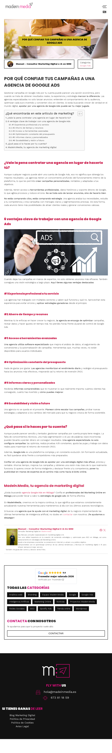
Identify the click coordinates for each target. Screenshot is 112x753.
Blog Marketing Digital (22, 715)
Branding (32, 594)
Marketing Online (42, 601)
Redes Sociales (17, 608)
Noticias (61, 601)
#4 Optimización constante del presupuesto (34, 134)
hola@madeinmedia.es (60, 692)
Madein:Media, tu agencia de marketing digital (32, 147)
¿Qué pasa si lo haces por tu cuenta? (27, 143)
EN (104, 11)
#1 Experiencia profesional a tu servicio (30, 125)
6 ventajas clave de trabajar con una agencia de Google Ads (39, 121)
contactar (68, 514)
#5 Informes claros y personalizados (30, 137)
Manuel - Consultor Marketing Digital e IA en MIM (45, 529)
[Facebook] (101, 530)
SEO (32, 608)
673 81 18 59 (60, 697)
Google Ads (85, 66)
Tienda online (63, 608)
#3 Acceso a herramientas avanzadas (30, 131)
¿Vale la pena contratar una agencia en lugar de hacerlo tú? (39, 117)
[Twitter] (104, 530)
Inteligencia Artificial (19, 601)
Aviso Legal (22, 726)
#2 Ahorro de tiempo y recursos (28, 128)
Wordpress (81, 608)
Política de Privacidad (22, 718)
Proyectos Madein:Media (82, 601)
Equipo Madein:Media (53, 594)
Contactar (56, 633)
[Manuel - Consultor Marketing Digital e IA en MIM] (12, 545)
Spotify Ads (46, 608)
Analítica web (15, 594)
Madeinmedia (46, 531)
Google (72, 594)
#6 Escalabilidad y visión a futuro (28, 140)
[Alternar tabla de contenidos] (78, 113)
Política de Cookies (22, 722)
